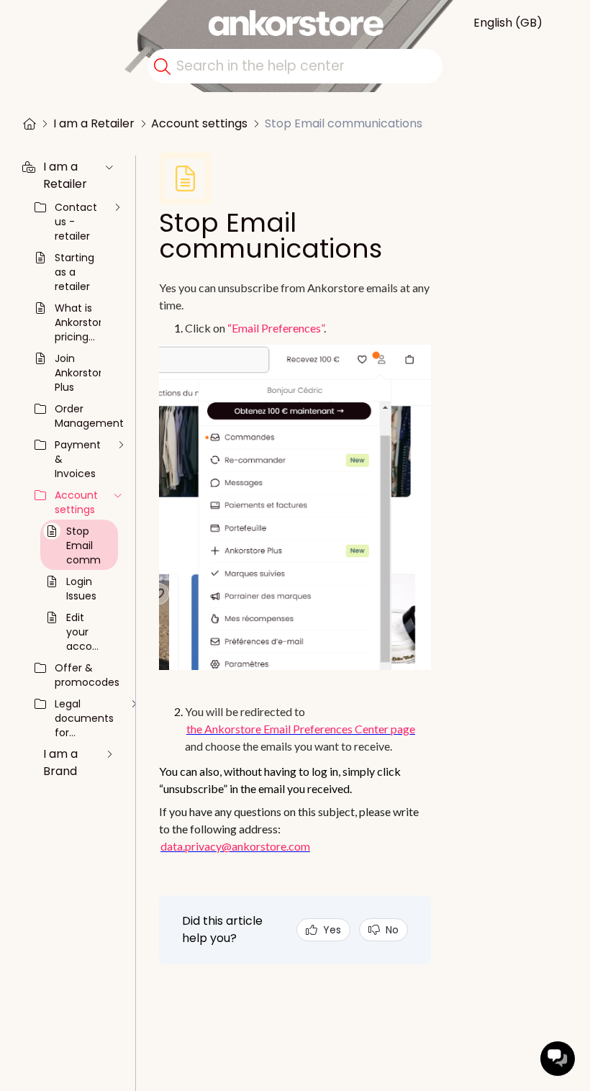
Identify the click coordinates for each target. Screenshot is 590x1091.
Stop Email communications (343, 123)
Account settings (199, 123)
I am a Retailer (94, 123)
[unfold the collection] (109, 167)
